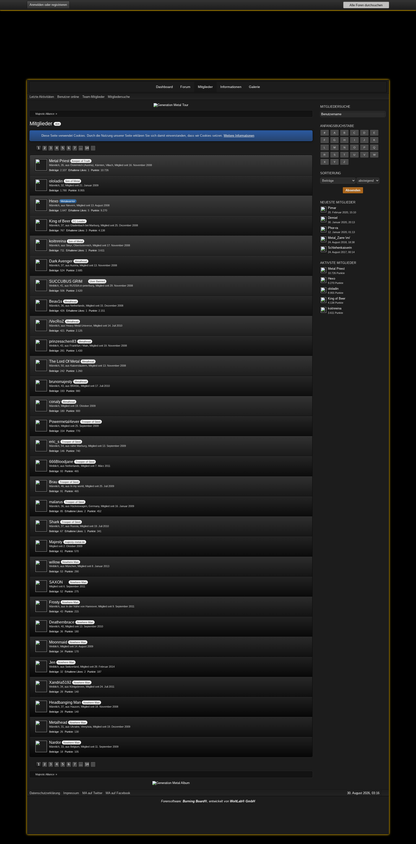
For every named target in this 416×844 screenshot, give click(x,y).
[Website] (305, 200)
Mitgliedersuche (335, 106)
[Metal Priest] (41, 165)
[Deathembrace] (41, 626)
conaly (54, 402)
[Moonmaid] (41, 646)
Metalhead (58, 722)
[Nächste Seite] (93, 148)
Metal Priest (59, 161)
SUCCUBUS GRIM (65, 281)
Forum (185, 87)
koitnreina (57, 241)
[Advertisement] (208, 818)
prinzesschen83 (62, 341)
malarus (56, 502)
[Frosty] (41, 606)
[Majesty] (41, 546)
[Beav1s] (41, 305)
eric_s (54, 442)
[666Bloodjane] (41, 465)
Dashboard (164, 87)
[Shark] (41, 526)
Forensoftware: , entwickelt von (208, 801)
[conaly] (41, 405)
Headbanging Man (65, 702)
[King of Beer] (41, 225)
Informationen (230, 87)
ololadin (56, 181)
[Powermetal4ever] (41, 425)
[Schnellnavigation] (378, 97)
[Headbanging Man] (41, 706)
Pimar (332, 208)
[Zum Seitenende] (384, 97)
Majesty (55, 542)
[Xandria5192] (41, 686)
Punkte (95, 170)
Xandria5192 (60, 682)
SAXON (56, 582)
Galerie (254, 87)
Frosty (54, 602)
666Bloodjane (61, 462)
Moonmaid (58, 642)
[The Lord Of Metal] (41, 365)
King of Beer (59, 221)
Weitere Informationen (239, 135)
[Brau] (41, 486)
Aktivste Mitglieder (338, 263)
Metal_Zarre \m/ (339, 238)
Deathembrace (61, 622)
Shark (54, 522)
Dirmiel (333, 218)
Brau (53, 482)
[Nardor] (41, 746)
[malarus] (41, 506)
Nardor (55, 742)
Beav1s (55, 301)
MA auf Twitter (92, 793)
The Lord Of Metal (64, 361)
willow (54, 562)
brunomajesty (60, 382)
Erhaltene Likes (77, 170)
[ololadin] (41, 185)
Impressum (71, 793)
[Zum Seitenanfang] (384, 793)
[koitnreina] (41, 245)
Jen (52, 662)
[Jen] (41, 666)
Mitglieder (205, 87)
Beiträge (54, 170)
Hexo (53, 201)
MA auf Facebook (118, 793)
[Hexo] (41, 205)
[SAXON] (41, 586)
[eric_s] (41, 445)
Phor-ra (333, 228)
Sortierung (330, 173)
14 (87, 148)
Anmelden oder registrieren (48, 5)
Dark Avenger (60, 261)
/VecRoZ (56, 321)
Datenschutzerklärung (45, 793)
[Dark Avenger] (41, 265)
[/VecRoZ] (41, 325)
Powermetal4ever (64, 422)
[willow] (41, 566)
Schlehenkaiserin (340, 247)
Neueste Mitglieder (337, 202)
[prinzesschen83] (41, 345)
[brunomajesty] (41, 385)
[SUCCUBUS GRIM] (41, 285)
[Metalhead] (41, 726)
